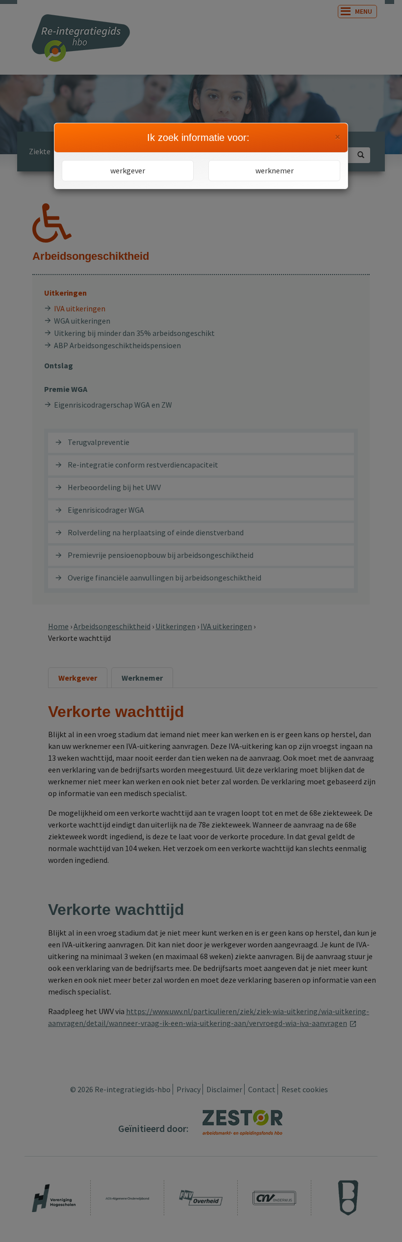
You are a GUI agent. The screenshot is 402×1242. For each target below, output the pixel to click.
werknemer (274, 170)
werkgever (127, 170)
